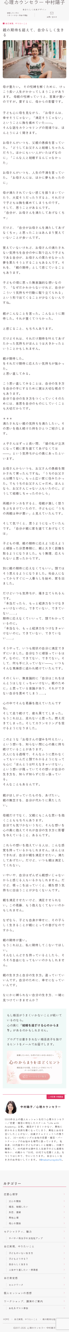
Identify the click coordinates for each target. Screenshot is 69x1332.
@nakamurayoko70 (51, 1159)
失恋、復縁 (15, 1212)
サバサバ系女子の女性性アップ (26, 1238)
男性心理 (14, 1217)
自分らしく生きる (18, 1264)
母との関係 (15, 1223)
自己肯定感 (11, 1278)
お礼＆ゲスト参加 (18, 1308)
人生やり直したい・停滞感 (23, 1269)
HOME (6, 1319)
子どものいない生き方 (21, 1253)
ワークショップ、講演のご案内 (23, 1301)
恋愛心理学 (11, 1194)
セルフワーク (16, 1284)
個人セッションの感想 (18, 1293)
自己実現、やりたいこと (16, 24)
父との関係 (15, 1201)
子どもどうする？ (18, 1258)
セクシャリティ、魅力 (18, 1231)
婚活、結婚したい (18, 1206)
